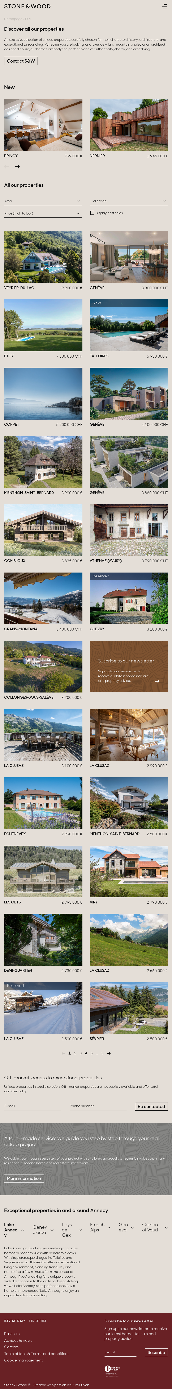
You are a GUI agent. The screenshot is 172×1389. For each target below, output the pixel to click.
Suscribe (156, 1353)
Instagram (15, 1321)
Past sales (12, 1334)
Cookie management (23, 1361)
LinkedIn (37, 1321)
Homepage (13, 19)
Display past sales (109, 213)
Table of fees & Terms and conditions (36, 1354)
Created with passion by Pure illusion (61, 1385)
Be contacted (151, 1107)
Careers (11, 1347)
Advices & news (18, 1341)
